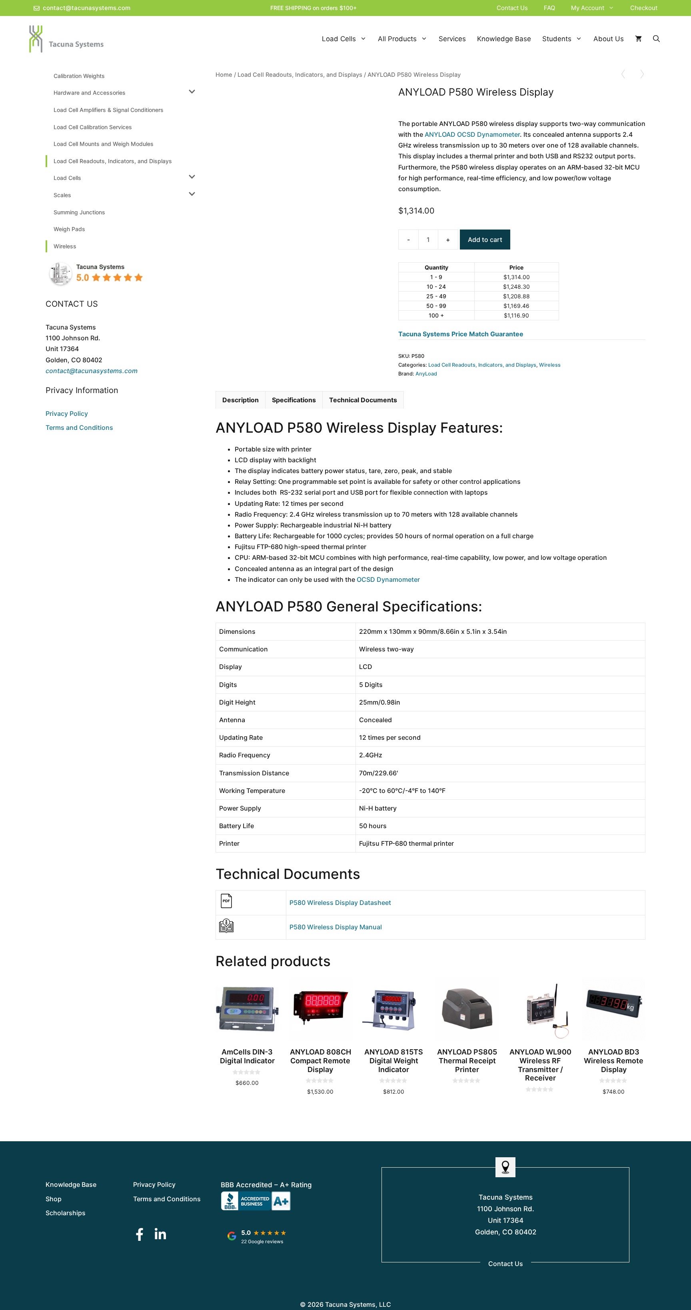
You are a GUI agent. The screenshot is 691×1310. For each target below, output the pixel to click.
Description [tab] (240, 400)
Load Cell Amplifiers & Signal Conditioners (109, 109)
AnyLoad (426, 374)
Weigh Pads (69, 229)
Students (556, 39)
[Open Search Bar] (656, 39)
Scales (62, 195)
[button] (613, 8)
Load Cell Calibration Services (93, 127)
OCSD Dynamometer (388, 579)
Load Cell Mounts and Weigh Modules (104, 143)
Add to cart (485, 240)
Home (224, 74)
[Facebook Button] (139, 1234)
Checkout (643, 8)
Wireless (550, 365)
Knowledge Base (504, 39)
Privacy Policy (67, 413)
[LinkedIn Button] (160, 1234)
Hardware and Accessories (90, 92)
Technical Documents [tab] (363, 400)
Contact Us (512, 8)
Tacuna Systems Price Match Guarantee (460, 334)
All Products (397, 39)
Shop (54, 1199)
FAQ (549, 8)
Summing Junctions (79, 212)
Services (452, 39)
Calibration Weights (79, 75)
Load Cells (339, 39)
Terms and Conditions (79, 427)
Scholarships (66, 1213)
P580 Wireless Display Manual (336, 927)
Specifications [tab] (294, 400)
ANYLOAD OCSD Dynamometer (472, 134)
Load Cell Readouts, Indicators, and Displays (300, 74)
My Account (587, 8)
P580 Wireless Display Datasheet (340, 903)
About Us (608, 39)
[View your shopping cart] (638, 39)
